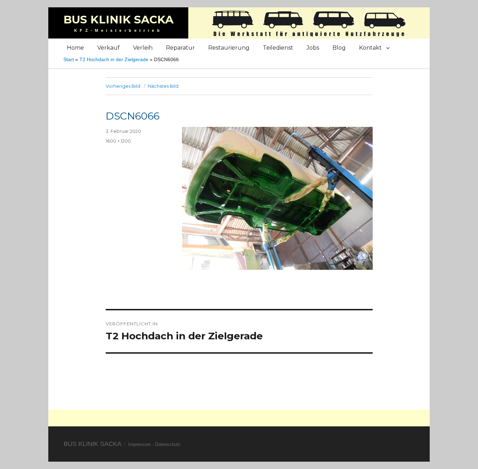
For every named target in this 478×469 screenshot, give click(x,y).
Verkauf (108, 47)
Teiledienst (278, 47)
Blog (339, 47)
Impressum (139, 444)
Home (75, 47)
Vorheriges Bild (123, 86)
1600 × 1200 (118, 141)
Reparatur (180, 47)
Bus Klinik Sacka (118, 19)
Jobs (313, 47)
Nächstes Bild (163, 86)
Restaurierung (228, 47)
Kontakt (370, 47)
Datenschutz (168, 444)
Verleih (143, 47)
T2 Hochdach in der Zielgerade (113, 59)
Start (68, 59)
